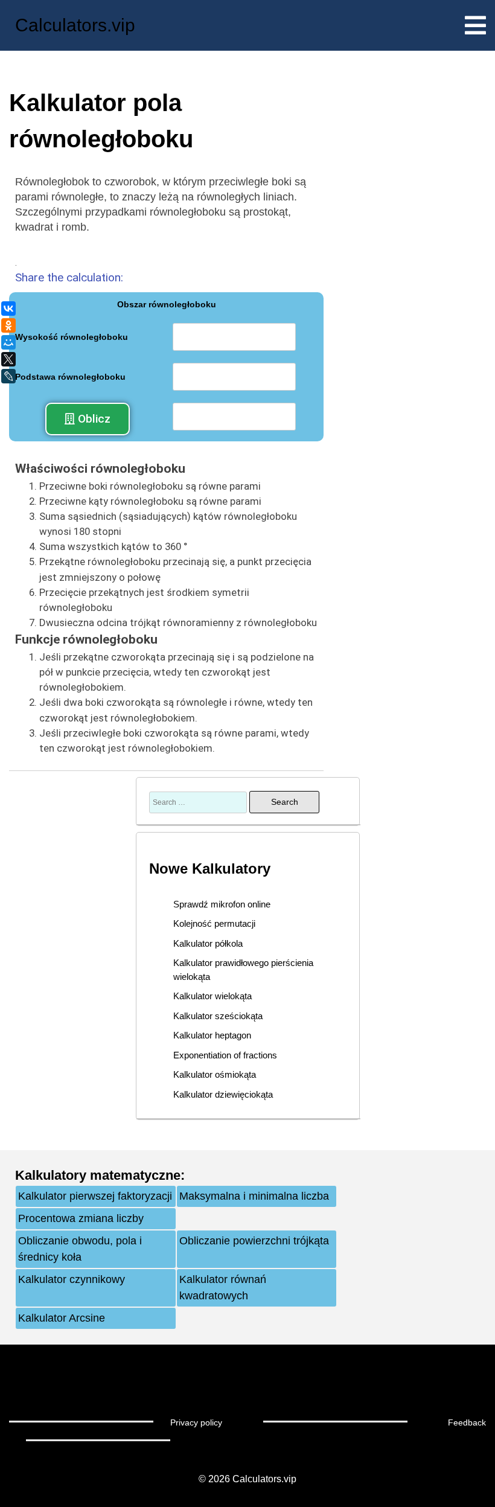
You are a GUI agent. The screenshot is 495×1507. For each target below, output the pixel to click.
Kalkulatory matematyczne (97, 1175)
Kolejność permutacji (214, 923)
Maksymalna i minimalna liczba (254, 1196)
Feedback (467, 1422)
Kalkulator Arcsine (61, 1318)
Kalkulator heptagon (212, 1035)
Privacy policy (196, 1422)
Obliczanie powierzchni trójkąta (254, 1241)
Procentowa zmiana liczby (81, 1218)
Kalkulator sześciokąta (218, 1016)
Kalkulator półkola (208, 943)
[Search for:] (199, 802)
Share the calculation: (69, 277)
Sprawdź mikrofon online (221, 904)
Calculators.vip (75, 25)
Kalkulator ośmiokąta (214, 1074)
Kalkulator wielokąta (212, 996)
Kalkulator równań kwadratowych (222, 1287)
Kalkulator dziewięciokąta (223, 1094)
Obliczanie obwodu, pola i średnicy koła (80, 1249)
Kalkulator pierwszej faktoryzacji (95, 1196)
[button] (87, 419)
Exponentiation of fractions (225, 1055)
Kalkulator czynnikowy (71, 1279)
